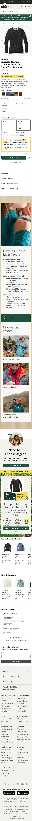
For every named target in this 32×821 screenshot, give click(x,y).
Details (22, 135)
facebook (13, 784)
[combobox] (16, 11)
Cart (25, 6)
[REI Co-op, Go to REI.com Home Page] (4, 6)
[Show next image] (29, 40)
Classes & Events (22, 734)
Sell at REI (4, 755)
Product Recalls (8, 814)
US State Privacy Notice (21, 809)
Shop (10, 7)
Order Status (21, 698)
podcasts (26, 784)
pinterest (18, 784)
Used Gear (4, 739)
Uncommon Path (22, 737)
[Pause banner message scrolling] (30, 16)
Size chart (27, 98)
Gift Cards (4, 721)
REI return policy (16, 162)
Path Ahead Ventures (23, 739)
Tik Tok (9, 784)
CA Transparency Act (22, 814)
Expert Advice (21, 731)
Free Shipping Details (23, 721)
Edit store (4, 132)
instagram (5, 784)
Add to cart (14, 158)
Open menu (29, 6)
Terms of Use (7, 806)
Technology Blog (22, 760)
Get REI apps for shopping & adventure (16, 789)
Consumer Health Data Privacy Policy (16, 811)
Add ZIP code (20, 132)
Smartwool (5, 59)
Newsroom (20, 757)
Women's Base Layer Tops (11, 23)
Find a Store (5, 773)
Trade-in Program (7, 742)
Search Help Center (7, 770)
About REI (20, 750)
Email (2, 653)
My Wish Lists (5, 706)
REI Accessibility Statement (16, 818)
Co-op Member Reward (19, 144)
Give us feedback (11, 640)
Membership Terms (15, 816)
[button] (16, 41)
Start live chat (17, 465)
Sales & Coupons (22, 719)
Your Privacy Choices (22, 806)
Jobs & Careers (6, 750)
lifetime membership (15, 147)
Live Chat (4, 776)
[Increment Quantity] (11, 114)
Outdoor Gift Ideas (7, 719)
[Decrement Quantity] (2, 114)
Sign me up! (16, 661)
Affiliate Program (6, 758)
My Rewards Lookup (8, 703)
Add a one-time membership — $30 (16, 528)
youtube (22, 784)
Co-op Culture (6, 752)
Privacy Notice (8, 809)
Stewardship (21, 763)
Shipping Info (21, 711)
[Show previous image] (3, 40)
